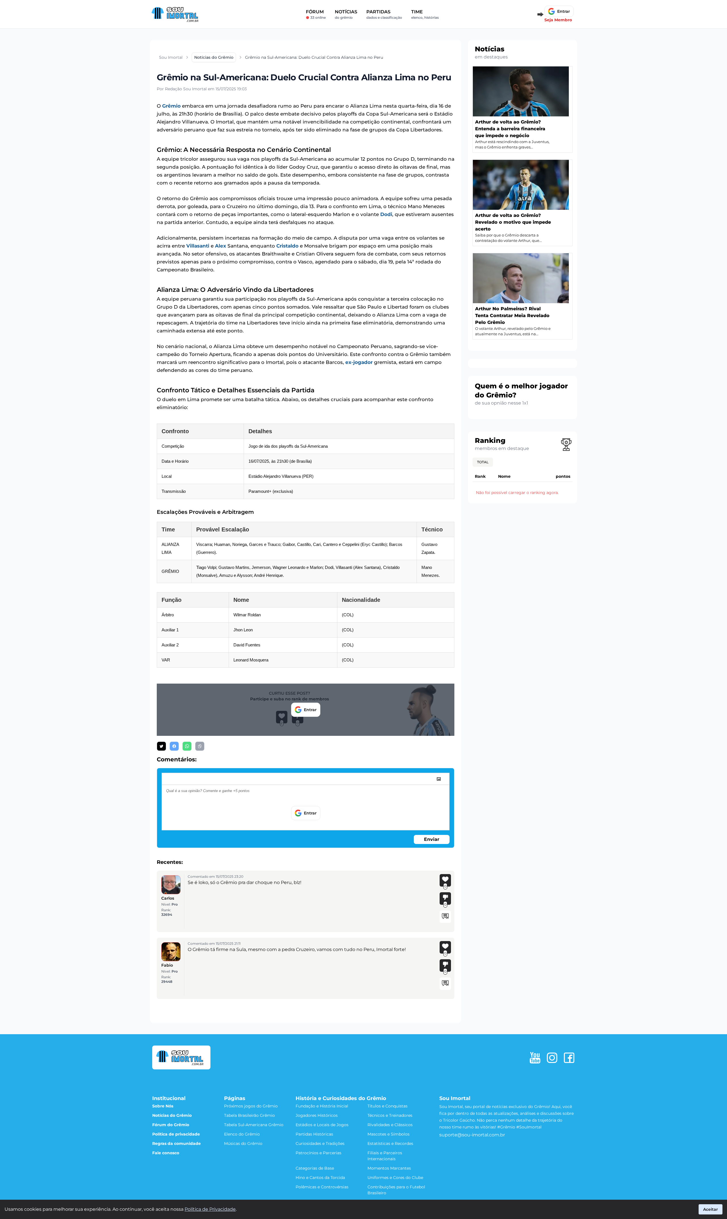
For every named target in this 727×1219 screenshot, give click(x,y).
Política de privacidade (176, 1134)
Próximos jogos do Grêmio (251, 1106)
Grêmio (171, 106)
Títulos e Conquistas (387, 1106)
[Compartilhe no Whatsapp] (187, 746)
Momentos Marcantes (389, 1168)
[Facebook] (569, 1057)
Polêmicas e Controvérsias (322, 1186)
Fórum (316, 14)
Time (425, 14)
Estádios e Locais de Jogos (322, 1124)
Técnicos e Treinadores (389, 1115)
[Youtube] (535, 1057)
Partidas (384, 14)
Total (482, 462)
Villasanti (197, 246)
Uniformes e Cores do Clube (395, 1177)
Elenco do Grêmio (242, 1134)
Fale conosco (165, 1152)
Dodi (386, 214)
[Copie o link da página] (199, 746)
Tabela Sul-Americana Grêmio (253, 1124)
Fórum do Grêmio (170, 1124)
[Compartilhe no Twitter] (161, 746)
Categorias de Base (315, 1168)
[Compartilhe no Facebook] (174, 746)
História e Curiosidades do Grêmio (341, 1098)
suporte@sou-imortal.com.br (472, 1135)
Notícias (346, 14)
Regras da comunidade (176, 1143)
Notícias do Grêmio (172, 1115)
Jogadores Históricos (317, 1115)
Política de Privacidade (210, 1209)
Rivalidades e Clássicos (390, 1124)
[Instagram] (552, 1057)
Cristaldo (287, 246)
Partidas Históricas (314, 1134)
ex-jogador (359, 362)
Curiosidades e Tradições (320, 1143)
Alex (220, 246)
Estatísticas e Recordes (390, 1143)
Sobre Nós (162, 1106)
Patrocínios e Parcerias (318, 1152)
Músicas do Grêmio (243, 1143)
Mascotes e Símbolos (388, 1134)
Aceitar (710, 1209)
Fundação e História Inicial (322, 1106)
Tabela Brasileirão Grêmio (249, 1115)
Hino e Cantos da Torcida (320, 1177)
